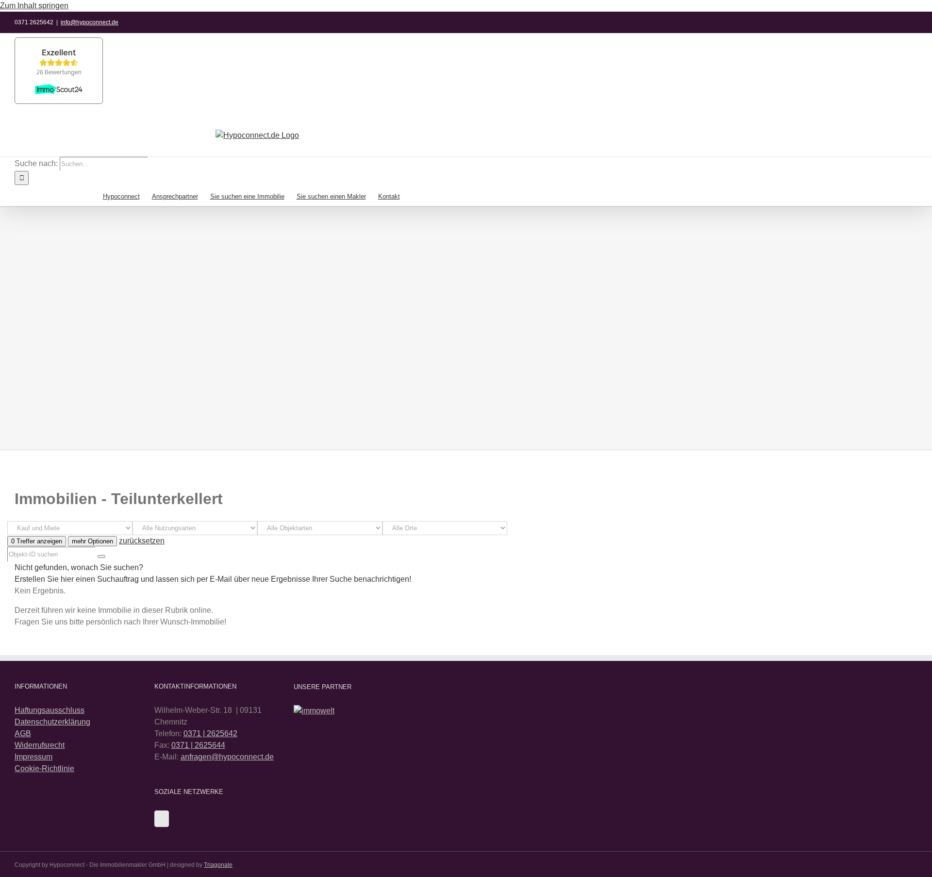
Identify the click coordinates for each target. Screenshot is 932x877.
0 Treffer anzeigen (36, 541)
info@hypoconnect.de (89, 22)
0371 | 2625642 (210, 733)
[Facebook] (161, 818)
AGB (23, 733)
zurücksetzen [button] (142, 541)
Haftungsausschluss (49, 710)
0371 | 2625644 (198, 745)
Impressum (33, 757)
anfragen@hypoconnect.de (227, 757)
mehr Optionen (92, 541)
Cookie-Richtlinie (44, 768)
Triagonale (218, 864)
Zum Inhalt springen (34, 5)
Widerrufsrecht (40, 745)
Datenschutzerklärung (52, 722)
